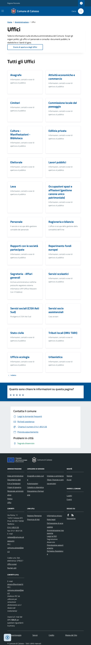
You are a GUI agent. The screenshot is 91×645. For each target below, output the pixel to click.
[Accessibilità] (7, 637)
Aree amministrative (15, 475)
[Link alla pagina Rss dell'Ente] (72, 515)
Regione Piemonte (13, 3)
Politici (9, 498)
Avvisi (69, 479)
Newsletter (71, 518)
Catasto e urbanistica (35, 487)
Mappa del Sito (71, 635)
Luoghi (69, 495)
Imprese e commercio (55, 475)
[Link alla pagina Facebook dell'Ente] (68, 515)
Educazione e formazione (35, 493)
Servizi (35, 635)
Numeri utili (11, 568)
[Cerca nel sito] (80, 11)
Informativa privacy (54, 515)
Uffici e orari (12, 564)
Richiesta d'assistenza (55, 552)
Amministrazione (22, 22)
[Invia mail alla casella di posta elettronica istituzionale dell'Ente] (15, 539)
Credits (51, 635)
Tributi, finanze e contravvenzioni (55, 481)
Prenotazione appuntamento (55, 546)
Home (9, 22)
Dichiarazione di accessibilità (55, 525)
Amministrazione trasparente (55, 532)
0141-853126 (13, 527)
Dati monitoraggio (14, 635)
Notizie (69, 475)
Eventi (69, 499)
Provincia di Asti (33, 519)
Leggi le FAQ (52, 536)
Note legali (51, 519)
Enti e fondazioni (13, 483)
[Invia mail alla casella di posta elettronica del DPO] (15, 584)
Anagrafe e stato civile (35, 477)
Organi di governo (14, 487)
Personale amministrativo (15, 493)
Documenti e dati (14, 479)
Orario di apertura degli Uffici (25, 47)
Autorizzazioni (32, 483)
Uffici (9, 502)
